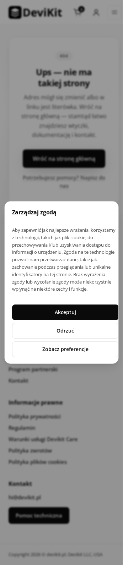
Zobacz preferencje (65, 349)
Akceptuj (65, 312)
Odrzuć (65, 330)
